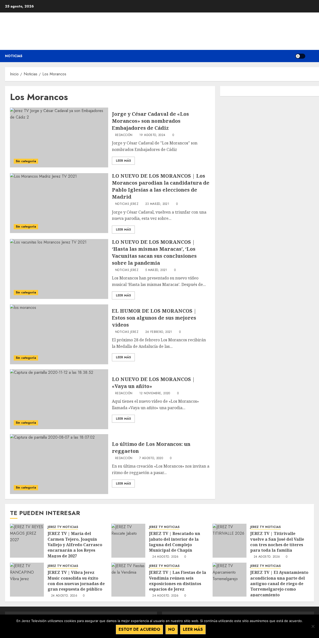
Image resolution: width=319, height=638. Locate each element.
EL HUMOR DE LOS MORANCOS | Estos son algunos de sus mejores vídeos (154, 317)
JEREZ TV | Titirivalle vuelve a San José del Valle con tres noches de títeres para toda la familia (277, 542)
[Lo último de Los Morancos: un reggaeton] (59, 464)
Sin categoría (26, 161)
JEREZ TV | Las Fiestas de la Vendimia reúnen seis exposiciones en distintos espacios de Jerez (177, 581)
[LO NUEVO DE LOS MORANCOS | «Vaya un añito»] (59, 399)
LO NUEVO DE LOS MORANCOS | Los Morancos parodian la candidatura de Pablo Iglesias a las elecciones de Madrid (160, 186)
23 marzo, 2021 (157, 204)
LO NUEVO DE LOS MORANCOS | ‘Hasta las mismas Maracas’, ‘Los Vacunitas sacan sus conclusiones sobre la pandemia (154, 252)
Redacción (123, 135)
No (171, 629)
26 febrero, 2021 (158, 332)
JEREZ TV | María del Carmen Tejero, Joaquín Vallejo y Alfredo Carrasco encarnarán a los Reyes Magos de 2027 (75, 545)
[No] (312, 626)
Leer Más (123, 160)
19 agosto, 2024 (152, 135)
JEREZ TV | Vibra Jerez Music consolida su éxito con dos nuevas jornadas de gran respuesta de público (76, 581)
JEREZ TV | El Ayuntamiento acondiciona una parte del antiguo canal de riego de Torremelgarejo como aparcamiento (279, 584)
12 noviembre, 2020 (154, 393)
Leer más (193, 629)
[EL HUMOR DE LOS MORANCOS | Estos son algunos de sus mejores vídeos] (59, 334)
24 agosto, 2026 (165, 557)
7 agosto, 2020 (151, 458)
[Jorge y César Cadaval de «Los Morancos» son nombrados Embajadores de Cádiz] (59, 137)
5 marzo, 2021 (156, 270)
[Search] (311, 56)
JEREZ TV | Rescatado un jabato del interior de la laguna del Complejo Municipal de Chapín (174, 542)
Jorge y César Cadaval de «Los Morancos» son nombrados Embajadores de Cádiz (150, 121)
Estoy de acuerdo (139, 629)
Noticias (13, 55)
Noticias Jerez (126, 204)
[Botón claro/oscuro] (300, 56)
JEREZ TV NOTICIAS (63, 527)
